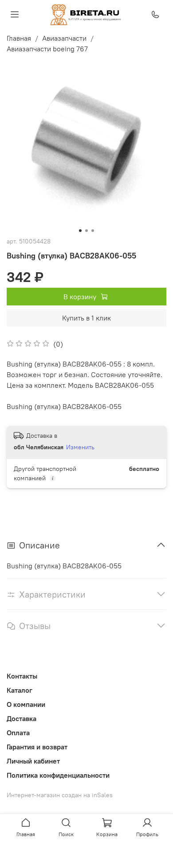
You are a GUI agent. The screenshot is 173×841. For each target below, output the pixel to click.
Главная (19, 38)
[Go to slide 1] (80, 230)
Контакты (22, 675)
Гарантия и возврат (37, 746)
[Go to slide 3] (92, 230)
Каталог (19, 690)
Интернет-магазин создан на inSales (60, 795)
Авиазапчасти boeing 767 (47, 48)
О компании (26, 704)
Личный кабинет (33, 760)
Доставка (21, 718)
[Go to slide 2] (86, 230)
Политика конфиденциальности (58, 775)
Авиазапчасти (64, 38)
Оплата (18, 732)
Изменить (80, 447)
